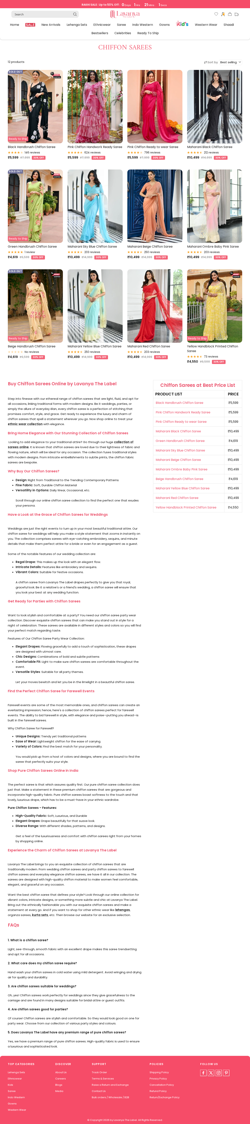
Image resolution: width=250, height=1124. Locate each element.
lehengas (122, 910)
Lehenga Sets (77, 24)
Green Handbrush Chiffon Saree (32, 246)
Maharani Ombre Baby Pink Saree (213, 246)
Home (14, 24)
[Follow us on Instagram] (218, 1073)
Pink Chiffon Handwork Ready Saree (95, 147)
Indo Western (142, 24)
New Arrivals (50, 24)
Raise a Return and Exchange (110, 1085)
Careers (60, 1078)
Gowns (164, 24)
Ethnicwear (102, 24)
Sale (30, 25)
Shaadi (229, 24)
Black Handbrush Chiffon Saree (31, 147)
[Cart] (230, 14)
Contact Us (99, 1091)
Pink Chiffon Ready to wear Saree (152, 147)
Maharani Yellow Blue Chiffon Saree (94, 346)
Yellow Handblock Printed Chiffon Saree (212, 348)
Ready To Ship (148, 33)
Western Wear (206, 24)
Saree (121, 24)
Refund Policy (158, 1091)
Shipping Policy (159, 1072)
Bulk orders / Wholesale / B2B (110, 1097)
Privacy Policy (158, 1078)
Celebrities (122, 33)
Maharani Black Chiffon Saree (209, 147)
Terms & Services (103, 1078)
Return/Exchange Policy (164, 1097)
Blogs (58, 1085)
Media (59, 1091)
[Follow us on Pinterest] (226, 1073)
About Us (61, 1072)
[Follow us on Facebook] (203, 1073)
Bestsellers (99, 33)
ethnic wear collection (25, 424)
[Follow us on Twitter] (211, 1073)
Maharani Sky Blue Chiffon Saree (92, 246)
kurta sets (40, 915)
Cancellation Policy (162, 1085)
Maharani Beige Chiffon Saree (150, 246)
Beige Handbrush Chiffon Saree (31, 346)
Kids (182, 23)
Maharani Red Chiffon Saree (148, 346)
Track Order (99, 1072)
